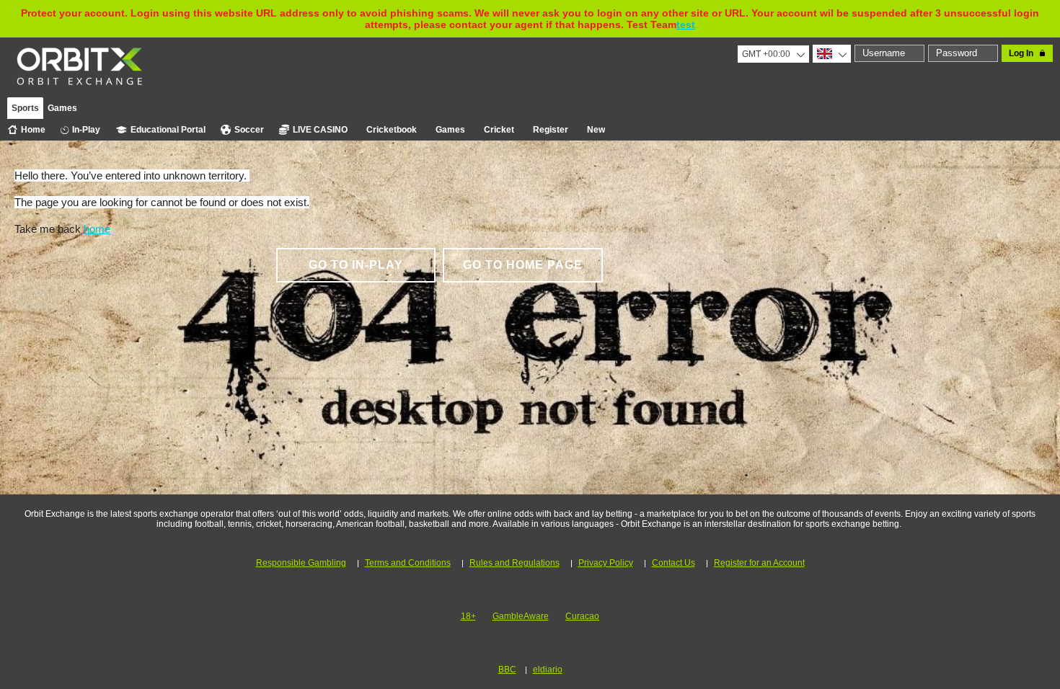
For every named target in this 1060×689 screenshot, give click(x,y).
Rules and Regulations (514, 563)
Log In (1021, 53)
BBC (507, 669)
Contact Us (673, 563)
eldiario (547, 669)
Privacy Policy (605, 563)
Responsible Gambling (301, 563)
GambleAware (521, 616)
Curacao (582, 616)
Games (62, 108)
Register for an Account (759, 563)
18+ (468, 616)
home (97, 229)
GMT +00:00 (766, 54)
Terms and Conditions (408, 563)
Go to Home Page (523, 265)
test (685, 24)
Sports (25, 108)
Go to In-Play (356, 265)
